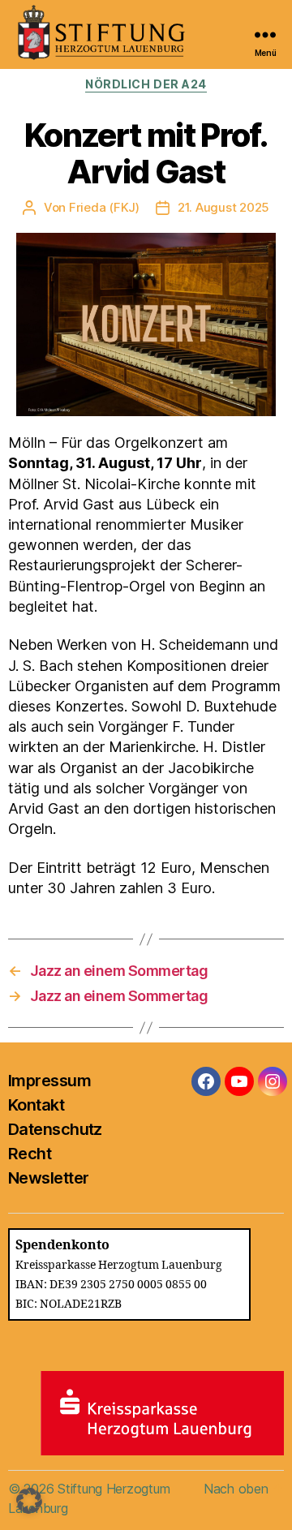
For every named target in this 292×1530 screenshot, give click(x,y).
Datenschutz (55, 1129)
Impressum (49, 1080)
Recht (29, 1153)
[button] (29, 1501)
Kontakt (36, 1105)
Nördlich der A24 (145, 84)
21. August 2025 (223, 207)
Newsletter (48, 1178)
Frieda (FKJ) (104, 207)
